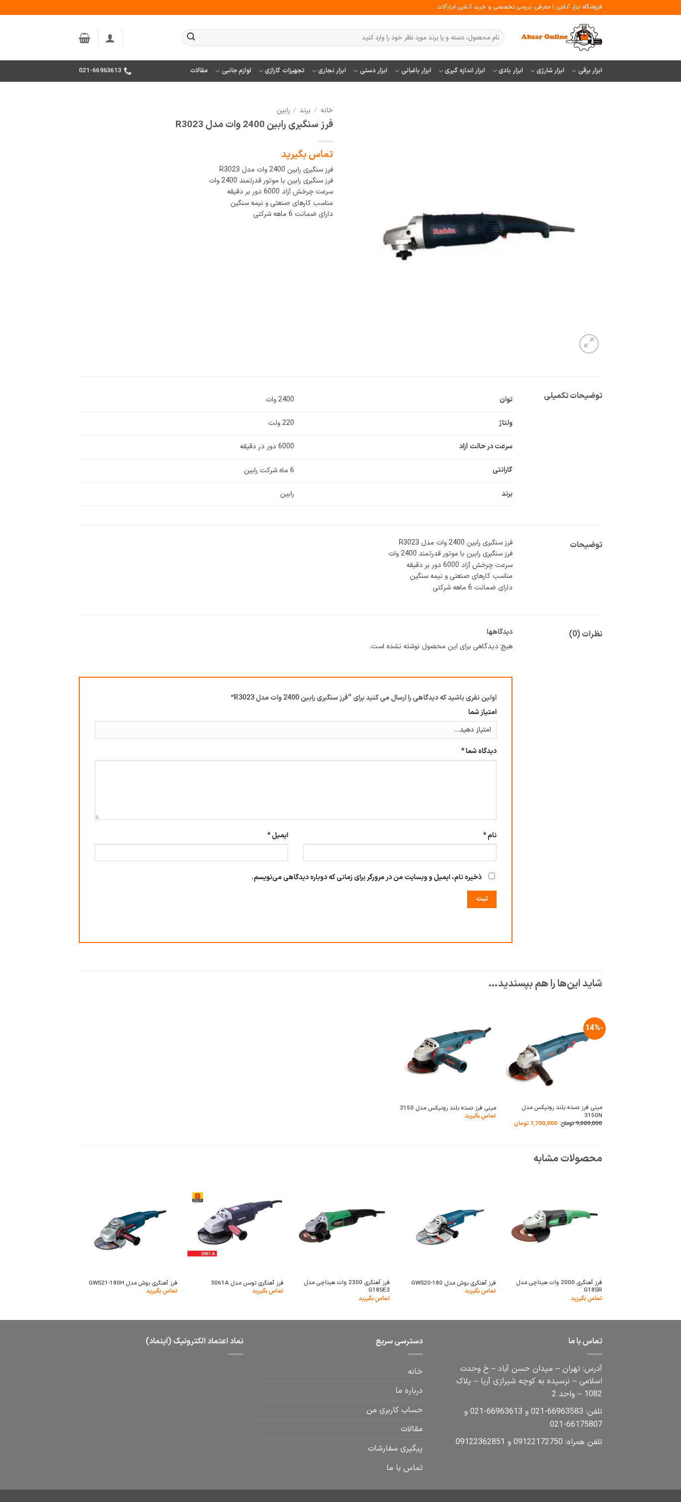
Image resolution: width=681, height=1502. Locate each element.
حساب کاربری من (394, 1410)
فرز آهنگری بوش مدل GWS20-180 (453, 1283)
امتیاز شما (482, 712)
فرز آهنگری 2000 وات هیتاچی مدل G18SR (559, 1287)
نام (490, 835)
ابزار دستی (373, 70)
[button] (110, 38)
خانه (327, 110)
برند (305, 110)
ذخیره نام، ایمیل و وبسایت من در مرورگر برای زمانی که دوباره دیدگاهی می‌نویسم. (367, 877)
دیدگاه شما (479, 751)
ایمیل (277, 835)
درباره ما (409, 1391)
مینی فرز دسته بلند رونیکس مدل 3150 (448, 1108)
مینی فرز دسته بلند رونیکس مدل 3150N (562, 1112)
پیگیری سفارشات (395, 1449)
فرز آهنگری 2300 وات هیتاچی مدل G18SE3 (347, 1287)
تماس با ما (404, 1468)
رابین (283, 110)
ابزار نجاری (332, 70)
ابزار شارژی (550, 70)
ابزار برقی (590, 70)
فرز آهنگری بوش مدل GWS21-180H (133, 1283)
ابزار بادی (510, 70)
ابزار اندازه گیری (465, 70)
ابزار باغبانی (416, 70)
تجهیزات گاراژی (284, 70)
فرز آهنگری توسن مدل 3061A (247, 1283)
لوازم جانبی (236, 70)
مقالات (199, 70)
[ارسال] (190, 37)
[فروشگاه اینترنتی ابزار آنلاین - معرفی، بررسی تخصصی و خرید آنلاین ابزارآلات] (560, 37)
